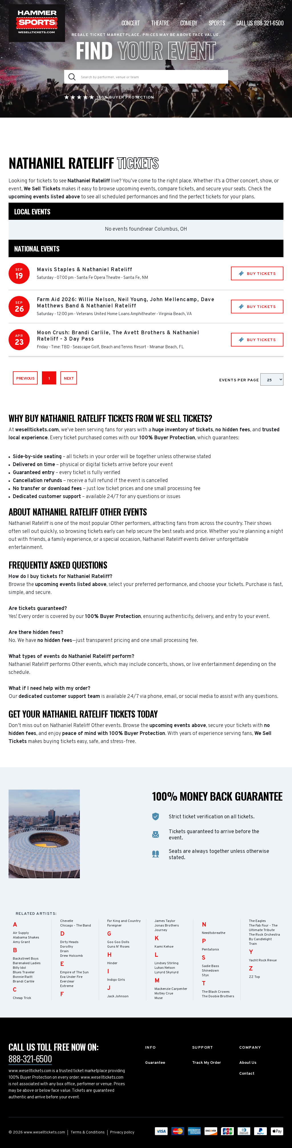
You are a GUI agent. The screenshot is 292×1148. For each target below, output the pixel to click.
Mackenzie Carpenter (171, 989)
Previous (25, 378)
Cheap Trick (22, 998)
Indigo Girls (116, 980)
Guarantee (155, 1062)
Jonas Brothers (167, 925)
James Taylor (165, 921)
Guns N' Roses (118, 946)
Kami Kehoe (164, 946)
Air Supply (21, 933)
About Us (247, 1062)
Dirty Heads (69, 942)
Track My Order (206, 1062)
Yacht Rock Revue (263, 960)
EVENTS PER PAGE (239, 380)
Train (253, 944)
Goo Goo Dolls (118, 942)
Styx (205, 975)
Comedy (188, 23)
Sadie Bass (210, 966)
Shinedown (210, 970)
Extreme (66, 986)
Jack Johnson (118, 996)
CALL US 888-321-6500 (259, 23)
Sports (217, 23)
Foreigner (114, 925)
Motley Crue (164, 993)
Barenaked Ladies (26, 963)
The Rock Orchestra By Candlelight (264, 937)
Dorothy (66, 946)
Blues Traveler (24, 972)
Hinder (112, 963)
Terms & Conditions (87, 1132)
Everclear (67, 981)
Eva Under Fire (71, 977)
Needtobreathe (213, 933)
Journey (161, 930)
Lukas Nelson (165, 968)
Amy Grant (21, 942)
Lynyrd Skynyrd (167, 972)
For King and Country (124, 921)
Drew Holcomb (71, 956)
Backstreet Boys (25, 958)
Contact (246, 1073)
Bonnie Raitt (23, 977)
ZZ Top (254, 977)
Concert (130, 23)
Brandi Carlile (23, 981)
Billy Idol (19, 968)
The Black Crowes (216, 992)
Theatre (160, 23)
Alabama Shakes (26, 937)
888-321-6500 (30, 1058)
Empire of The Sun (74, 972)
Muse (159, 998)
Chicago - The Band (75, 925)
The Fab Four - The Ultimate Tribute (263, 928)
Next (69, 378)
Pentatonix (210, 949)
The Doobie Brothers (218, 996)
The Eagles (257, 921)
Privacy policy (122, 1132)
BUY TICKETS (261, 273)
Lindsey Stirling (167, 963)
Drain (64, 951)
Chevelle (66, 921)
